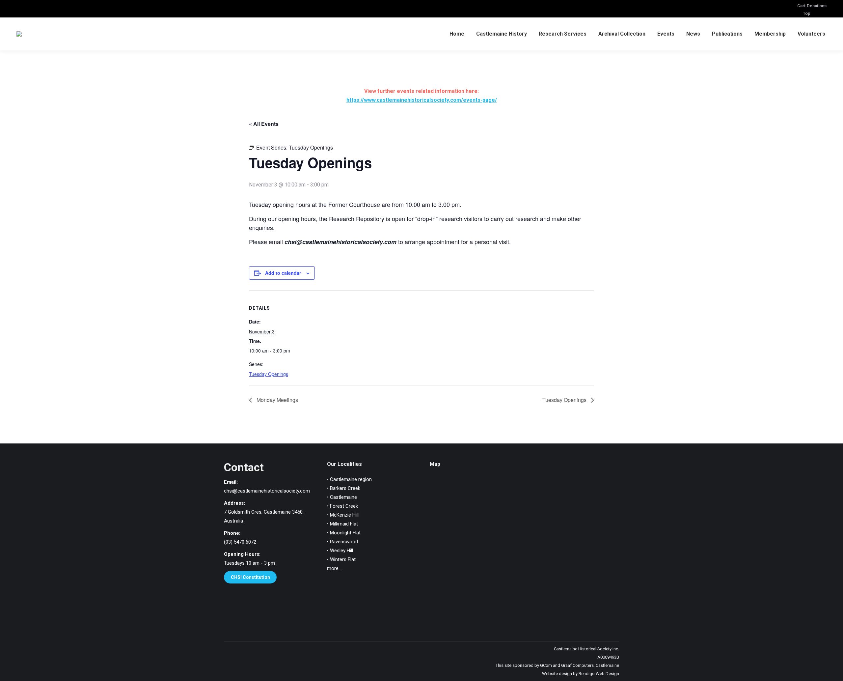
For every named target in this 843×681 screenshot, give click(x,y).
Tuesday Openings (268, 374)
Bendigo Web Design (599, 673)
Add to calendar (283, 273)
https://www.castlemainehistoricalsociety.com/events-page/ (421, 100)
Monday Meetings (276, 400)
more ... (335, 568)
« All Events (264, 124)
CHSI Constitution (250, 577)
